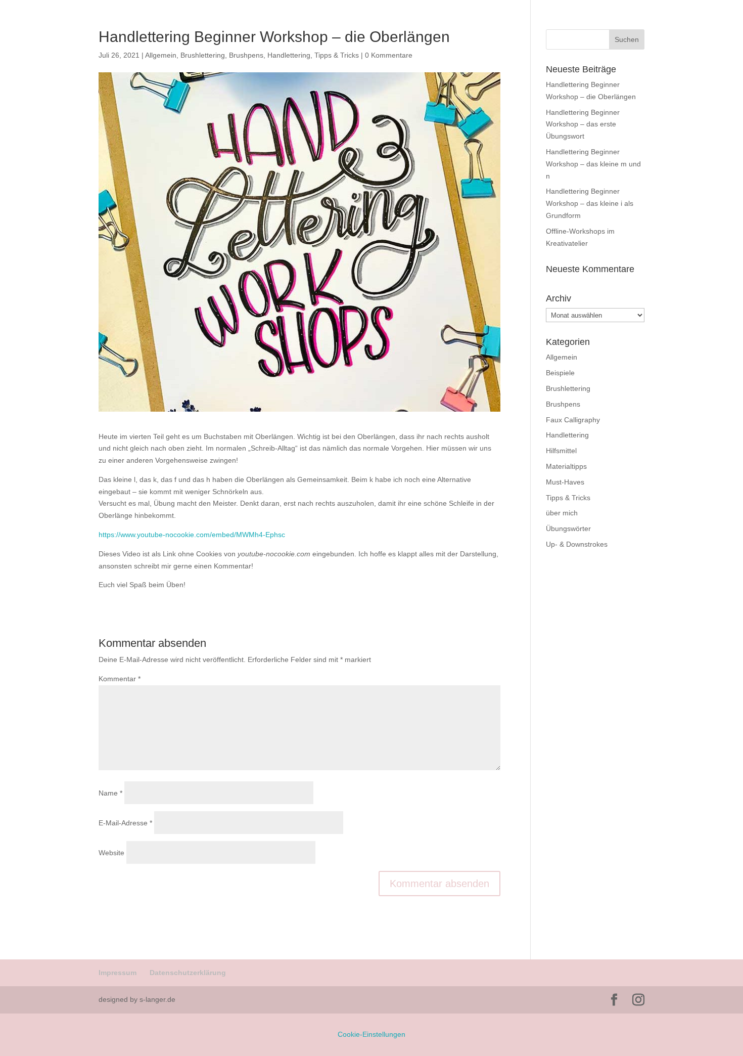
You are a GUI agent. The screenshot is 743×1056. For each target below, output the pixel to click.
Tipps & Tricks (568, 498)
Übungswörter (568, 528)
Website (111, 853)
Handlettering (567, 435)
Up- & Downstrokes (577, 544)
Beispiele (560, 373)
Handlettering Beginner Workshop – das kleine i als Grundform (589, 203)
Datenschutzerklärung (188, 973)
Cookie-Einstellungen (371, 1034)
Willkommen (619, 35)
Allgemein (561, 357)
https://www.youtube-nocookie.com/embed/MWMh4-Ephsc (192, 535)
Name (110, 793)
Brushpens (563, 404)
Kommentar (120, 679)
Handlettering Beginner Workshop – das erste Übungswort (583, 124)
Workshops (673, 35)
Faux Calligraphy (573, 420)
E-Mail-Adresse (125, 823)
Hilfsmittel (561, 451)
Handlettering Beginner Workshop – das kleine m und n (593, 164)
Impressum (117, 973)
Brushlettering (568, 388)
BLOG (716, 35)
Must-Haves (565, 482)
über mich (562, 513)
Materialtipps (566, 466)
